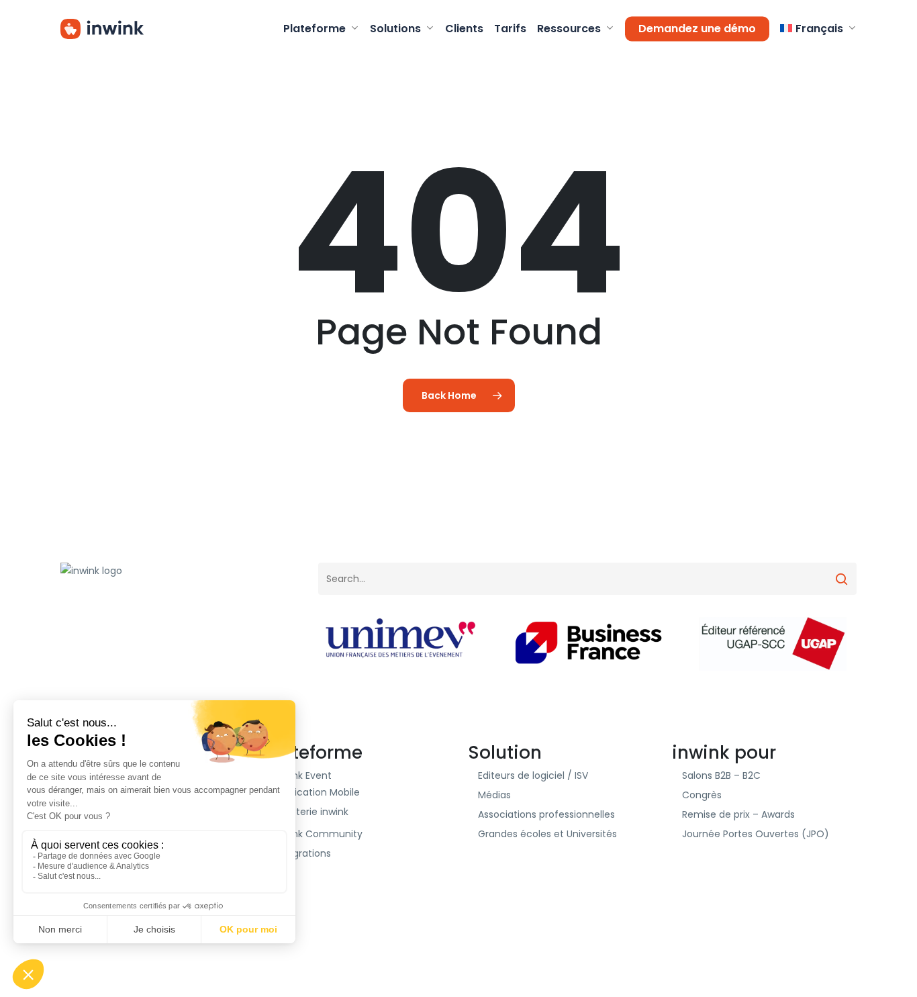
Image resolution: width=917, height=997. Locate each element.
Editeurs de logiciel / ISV (533, 775)
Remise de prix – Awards (738, 814)
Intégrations (303, 853)
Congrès (702, 795)
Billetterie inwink (311, 811)
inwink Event (303, 775)
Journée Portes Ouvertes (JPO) (755, 834)
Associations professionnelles (546, 814)
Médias (494, 795)
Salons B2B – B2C (721, 775)
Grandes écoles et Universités (547, 834)
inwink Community (319, 834)
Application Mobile (317, 792)
